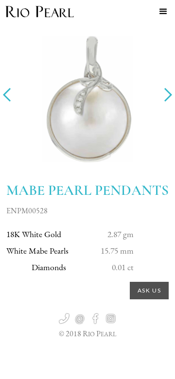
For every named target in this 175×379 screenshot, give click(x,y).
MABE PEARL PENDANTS (87, 190)
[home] (39, 11)
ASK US (149, 290)
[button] (163, 11)
